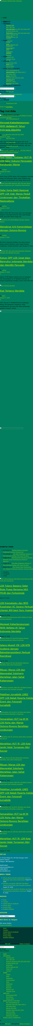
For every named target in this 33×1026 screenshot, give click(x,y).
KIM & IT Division (25, 944)
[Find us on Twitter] (0, 941)
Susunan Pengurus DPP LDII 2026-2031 (18, 33)
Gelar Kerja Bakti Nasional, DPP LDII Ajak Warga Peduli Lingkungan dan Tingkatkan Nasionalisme (15, 195)
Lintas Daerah (10, 48)
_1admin (4, 135)
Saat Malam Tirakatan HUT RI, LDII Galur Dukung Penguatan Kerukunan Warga (16, 161)
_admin (4, 270)
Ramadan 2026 (10, 82)
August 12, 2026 (5, 137)
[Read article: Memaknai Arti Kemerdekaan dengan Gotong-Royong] (16, 221)
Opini (7, 50)
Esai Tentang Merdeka (12, 291)
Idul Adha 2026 (11, 74)
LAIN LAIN (6, 61)
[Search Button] (15, 96)
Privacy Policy (7, 907)
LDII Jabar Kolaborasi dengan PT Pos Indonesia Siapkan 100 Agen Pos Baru (18, 555)
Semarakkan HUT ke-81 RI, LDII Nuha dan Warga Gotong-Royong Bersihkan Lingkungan (14, 724)
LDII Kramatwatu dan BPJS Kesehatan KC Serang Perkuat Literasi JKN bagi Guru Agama (16, 606)
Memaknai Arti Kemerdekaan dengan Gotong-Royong (16, 228)
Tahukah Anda (10, 59)
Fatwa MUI (9, 41)
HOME (5, 18)
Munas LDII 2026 (11, 76)
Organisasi (9, 52)
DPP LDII (7, 944)
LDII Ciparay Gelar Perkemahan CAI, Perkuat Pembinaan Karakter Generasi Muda (18, 568)
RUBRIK (5, 40)
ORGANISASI (6, 21)
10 (0, 210)
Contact (8, 39)
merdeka (9, 107)
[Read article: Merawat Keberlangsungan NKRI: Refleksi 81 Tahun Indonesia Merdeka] (16, 117)
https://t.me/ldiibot (6, 925)
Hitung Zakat (10, 67)
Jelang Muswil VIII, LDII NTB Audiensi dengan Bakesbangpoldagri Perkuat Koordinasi (15, 650)
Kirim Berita (9, 65)
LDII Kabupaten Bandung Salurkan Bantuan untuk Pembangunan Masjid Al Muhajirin (17, 559)
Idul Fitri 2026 (10, 138)
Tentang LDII (10, 25)
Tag (5, 107)
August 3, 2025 (4, 208)
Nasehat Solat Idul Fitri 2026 (15, 134)
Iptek (7, 44)
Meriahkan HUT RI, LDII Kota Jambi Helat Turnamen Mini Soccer (15, 747)
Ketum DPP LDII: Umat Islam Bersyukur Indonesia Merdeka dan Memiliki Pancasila (16, 261)
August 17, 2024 (5, 272)
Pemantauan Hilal (11, 103)
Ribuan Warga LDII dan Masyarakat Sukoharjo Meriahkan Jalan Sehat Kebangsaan (12, 675)
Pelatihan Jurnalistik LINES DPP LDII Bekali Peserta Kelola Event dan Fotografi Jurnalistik (16, 700)
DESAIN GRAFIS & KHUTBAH (11, 68)
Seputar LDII (10, 92)
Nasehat (8, 53)
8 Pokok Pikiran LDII (12, 31)
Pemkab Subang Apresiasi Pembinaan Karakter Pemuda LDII (15, 551)
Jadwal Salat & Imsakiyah (10, 904)
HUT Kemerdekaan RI (12, 119)
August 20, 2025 (5, 171)
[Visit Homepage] (11, 1)
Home (1, 107)
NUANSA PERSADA (8, 909)
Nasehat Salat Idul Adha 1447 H (16, 72)
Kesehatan (9, 46)
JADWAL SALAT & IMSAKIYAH (11, 85)
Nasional (8, 55)
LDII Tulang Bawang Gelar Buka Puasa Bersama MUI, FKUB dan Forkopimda (14, 589)
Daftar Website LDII (12, 45)
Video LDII (9, 37)
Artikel (8, 42)
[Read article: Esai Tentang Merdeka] (16, 286)
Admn (3, 296)
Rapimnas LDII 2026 (12, 83)
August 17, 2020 (5, 298)
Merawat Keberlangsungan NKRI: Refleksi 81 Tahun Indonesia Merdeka (14, 126)
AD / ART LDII (10, 27)
